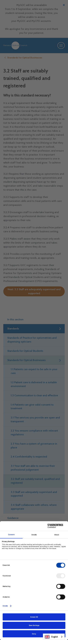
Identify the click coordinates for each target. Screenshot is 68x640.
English (54, 636)
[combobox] (54, 637)
